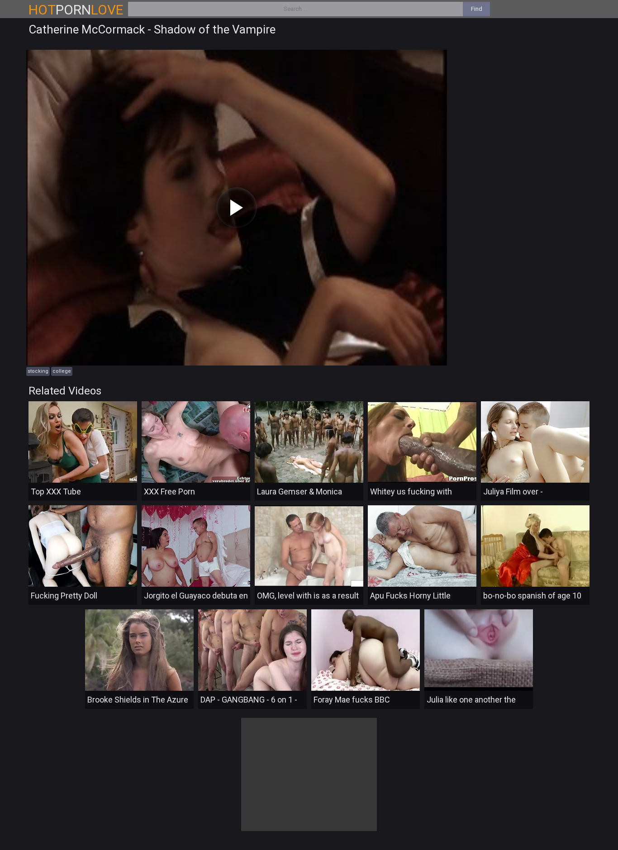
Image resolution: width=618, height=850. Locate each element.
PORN (76, 10)
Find (476, 8)
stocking (38, 371)
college (61, 371)
